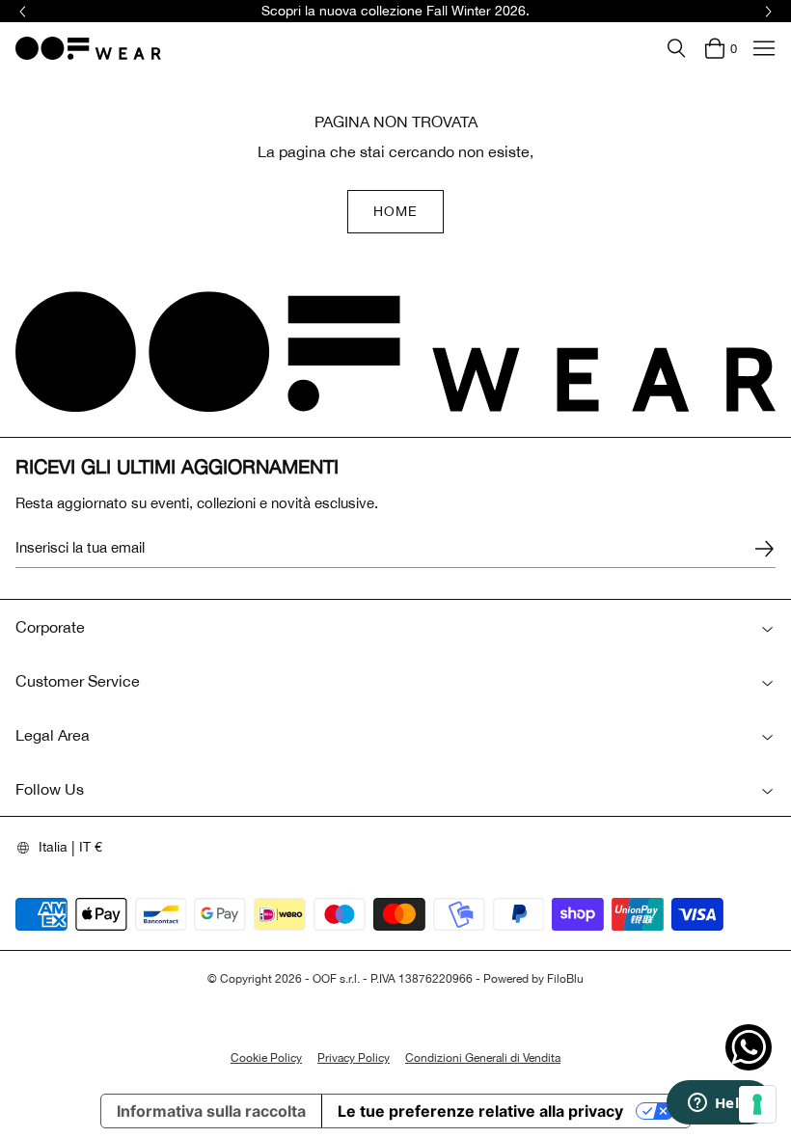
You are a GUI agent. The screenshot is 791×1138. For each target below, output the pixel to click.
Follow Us (49, 789)
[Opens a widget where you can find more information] (719, 1104)
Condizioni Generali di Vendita (482, 1058)
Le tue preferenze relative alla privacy (480, 1111)
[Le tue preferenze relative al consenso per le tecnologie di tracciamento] (757, 1104)
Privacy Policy (353, 1058)
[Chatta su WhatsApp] (748, 1047)
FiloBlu (565, 979)
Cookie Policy (266, 1058)
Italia (53, 846)
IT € (90, 846)
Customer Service (77, 681)
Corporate (50, 627)
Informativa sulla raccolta (211, 1111)
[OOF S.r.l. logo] (88, 48)
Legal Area (52, 735)
